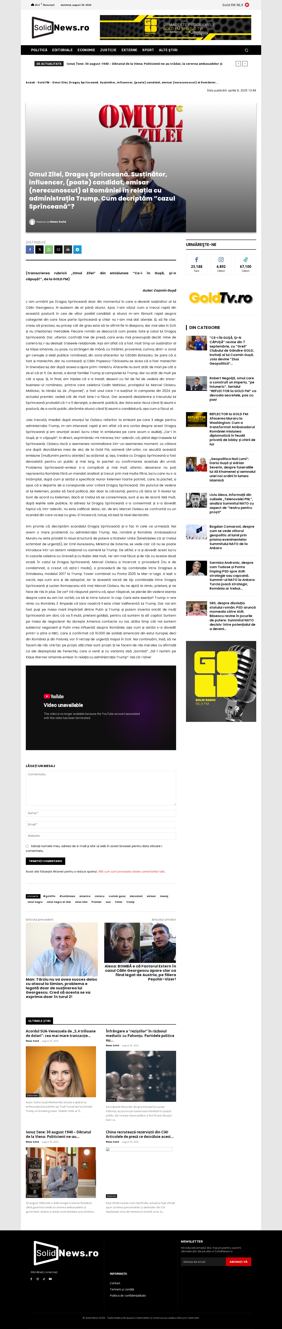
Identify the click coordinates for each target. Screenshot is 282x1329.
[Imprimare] (68, 249)
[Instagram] (38, 1279)
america (84, 896)
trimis (118, 902)
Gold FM (44, 82)
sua (108, 902)
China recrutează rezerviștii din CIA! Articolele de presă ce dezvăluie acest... (140, 1134)
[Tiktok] (44, 1279)
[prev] (238, 63)
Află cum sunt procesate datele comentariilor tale (131, 871)
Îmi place (197, 257)
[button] (246, 50)
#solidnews (67, 896)
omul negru (35, 902)
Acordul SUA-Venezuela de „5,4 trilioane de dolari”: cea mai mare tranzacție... (61, 1033)
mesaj (164, 896)
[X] (39, 249)
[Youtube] (50, 1279)
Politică (111, 1099)
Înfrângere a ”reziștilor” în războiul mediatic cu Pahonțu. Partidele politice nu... (140, 1036)
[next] (245, 63)
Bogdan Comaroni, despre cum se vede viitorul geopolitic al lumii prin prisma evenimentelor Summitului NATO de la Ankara (232, 537)
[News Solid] (33, 222)
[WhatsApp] (49, 249)
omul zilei (81, 902)
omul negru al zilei (59, 902)
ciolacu (99, 896)
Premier (96, 902)
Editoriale (32, 1095)
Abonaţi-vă (239, 1261)
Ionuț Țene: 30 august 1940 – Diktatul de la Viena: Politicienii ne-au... (58, 1134)
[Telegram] (77, 249)
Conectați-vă (221, 257)
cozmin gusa (117, 896)
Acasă (30, 82)
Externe (111, 1196)
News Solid (58, 222)
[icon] (247, 5)
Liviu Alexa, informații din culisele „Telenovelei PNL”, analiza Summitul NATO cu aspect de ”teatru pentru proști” (232, 503)
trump (130, 902)
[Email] (58, 249)
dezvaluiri (136, 896)
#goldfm (49, 896)
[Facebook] (30, 249)
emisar (151, 896)
